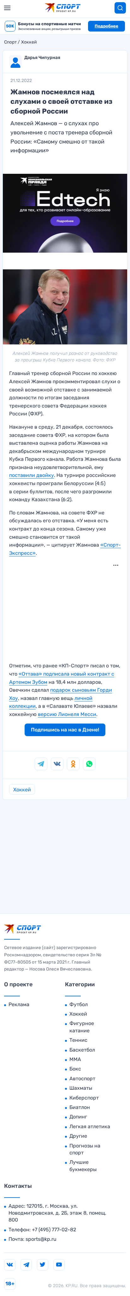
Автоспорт (82, 1079)
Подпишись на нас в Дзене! (65, 730)
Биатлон (79, 1107)
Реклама (19, 1004)
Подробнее (106, 26)
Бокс (75, 1069)
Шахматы (80, 1088)
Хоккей (29, 42)
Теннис (78, 1040)
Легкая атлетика (89, 1126)
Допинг (78, 1117)
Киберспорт (84, 1098)
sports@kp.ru (41, 1239)
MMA (75, 1059)
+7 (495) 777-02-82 (54, 1230)
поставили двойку (31, 475)
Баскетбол (82, 1050)
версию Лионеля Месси (67, 714)
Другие (78, 1136)
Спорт (10, 42)
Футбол (78, 1004)
